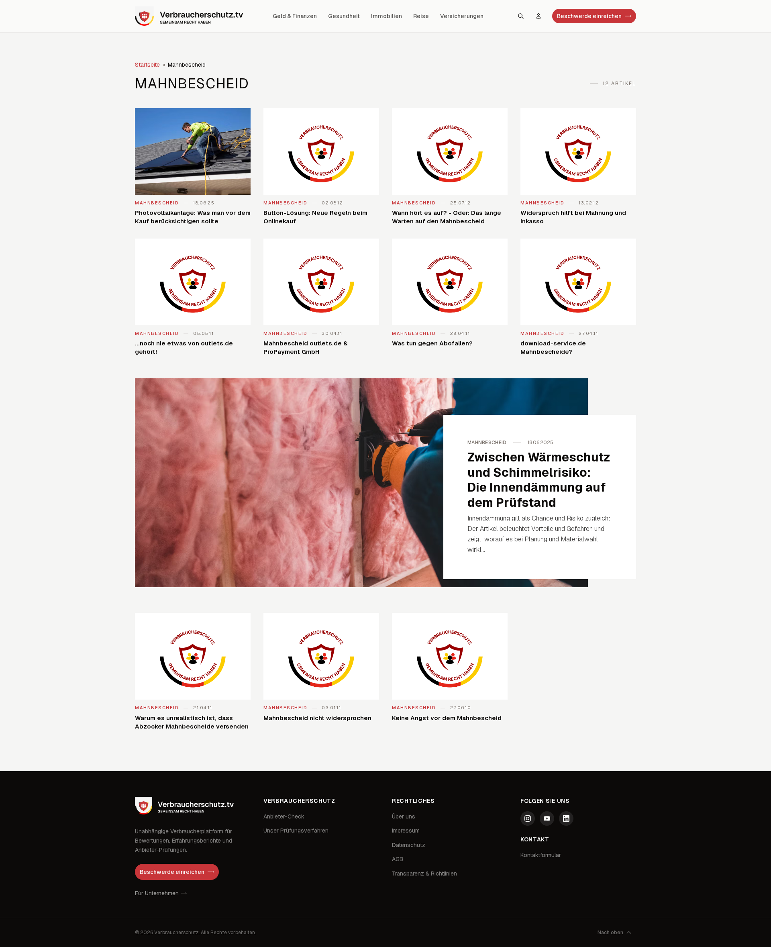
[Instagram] (527, 818)
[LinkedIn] (566, 818)
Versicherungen (461, 16)
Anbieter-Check (283, 816)
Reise (421, 16)
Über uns (403, 816)
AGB (397, 859)
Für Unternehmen (157, 893)
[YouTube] (547, 818)
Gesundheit (344, 16)
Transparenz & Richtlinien (424, 873)
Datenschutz (408, 845)
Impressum (406, 830)
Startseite (147, 64)
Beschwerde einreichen (589, 16)
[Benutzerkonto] (538, 16)
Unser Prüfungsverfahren (295, 830)
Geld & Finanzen (295, 16)
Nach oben (610, 932)
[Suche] (521, 16)
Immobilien (386, 16)
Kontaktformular (540, 855)
